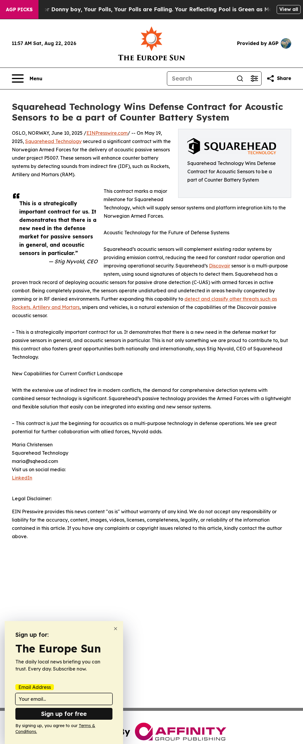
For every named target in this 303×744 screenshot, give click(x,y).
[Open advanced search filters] (254, 78)
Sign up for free (64, 713)
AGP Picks (19, 9)
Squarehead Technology (53, 141)
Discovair (219, 266)
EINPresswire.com (107, 133)
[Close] (115, 628)
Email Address (34, 687)
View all (288, 9)
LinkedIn (22, 478)
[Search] (240, 78)
